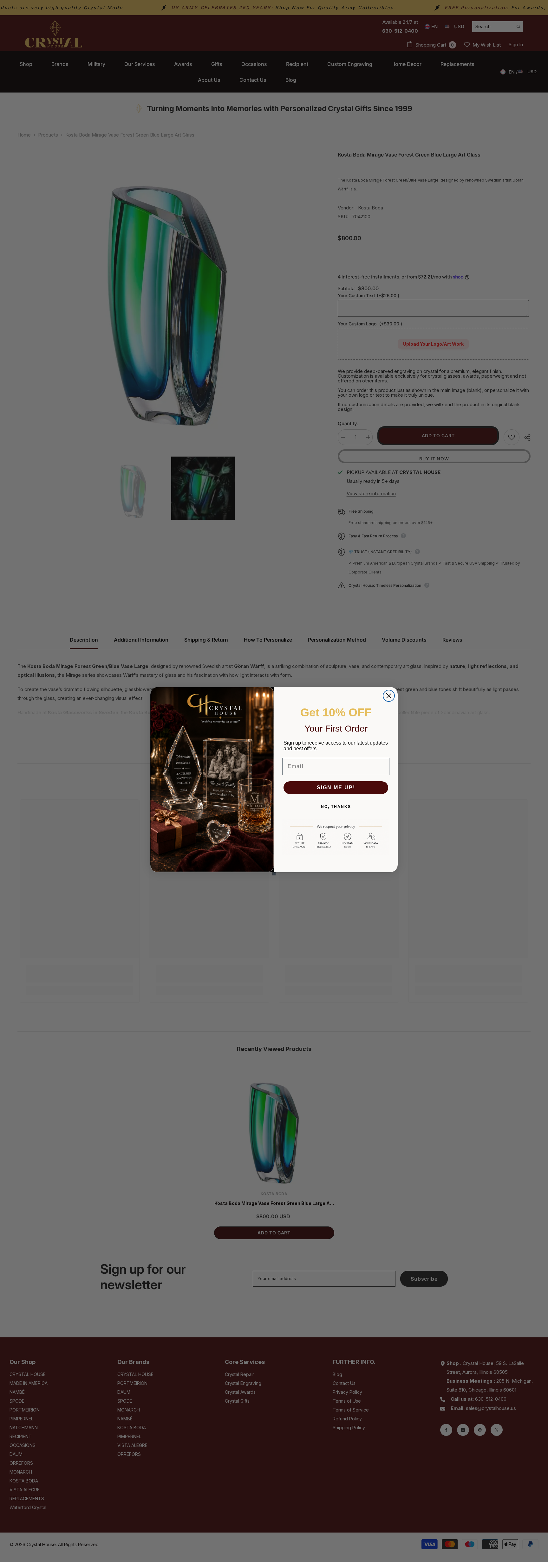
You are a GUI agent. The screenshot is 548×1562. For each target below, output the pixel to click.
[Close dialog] (389, 695)
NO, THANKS (336, 806)
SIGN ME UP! (336, 787)
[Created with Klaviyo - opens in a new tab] (274, 873)
